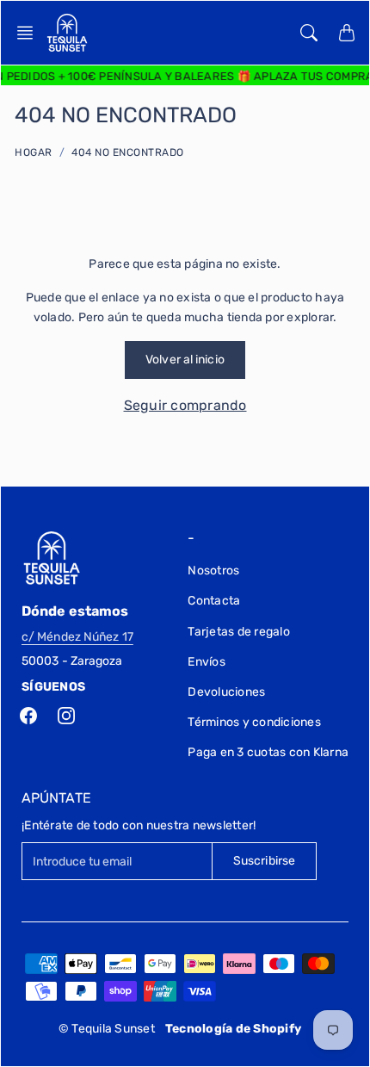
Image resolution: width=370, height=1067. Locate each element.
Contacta (214, 600)
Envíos (206, 661)
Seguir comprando (185, 405)
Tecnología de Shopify (233, 1028)
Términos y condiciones (254, 722)
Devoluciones (226, 692)
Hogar (33, 152)
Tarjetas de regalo (239, 631)
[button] (30, 32)
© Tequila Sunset (107, 1028)
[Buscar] (309, 33)
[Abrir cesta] (347, 33)
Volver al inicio (185, 359)
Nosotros (213, 570)
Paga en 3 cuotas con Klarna (268, 752)
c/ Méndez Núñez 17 (77, 637)
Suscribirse (264, 860)
